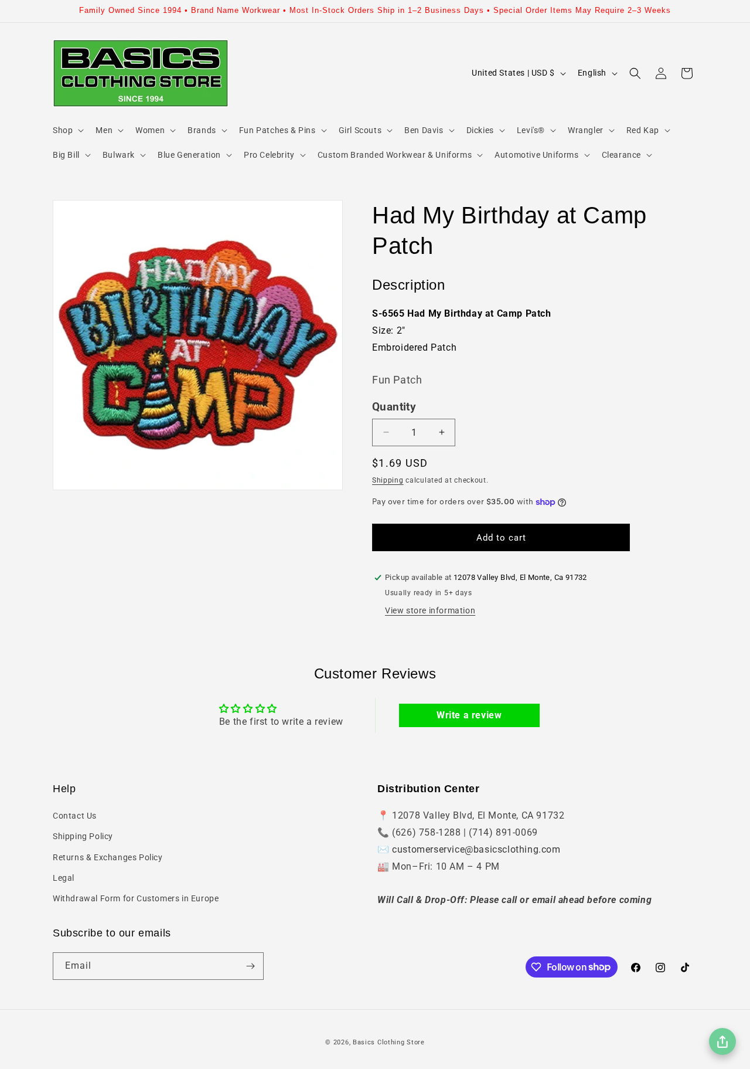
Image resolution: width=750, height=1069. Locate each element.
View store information (430, 610)
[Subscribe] (250, 966)
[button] (67, 130)
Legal (63, 878)
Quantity (394, 407)
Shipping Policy (83, 836)
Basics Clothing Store (389, 1042)
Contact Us (75, 815)
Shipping (388, 480)
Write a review (469, 715)
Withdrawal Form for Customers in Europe (136, 898)
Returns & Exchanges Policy (108, 857)
